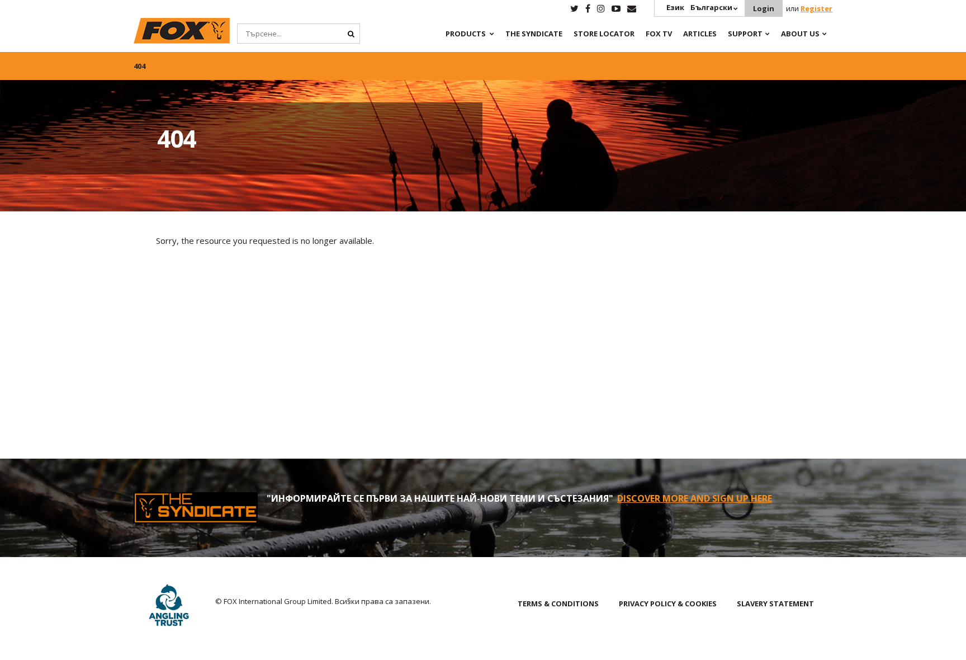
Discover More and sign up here (694, 498)
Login (763, 8)
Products (466, 34)
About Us (800, 34)
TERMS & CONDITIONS (558, 603)
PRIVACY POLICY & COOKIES (668, 603)
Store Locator (604, 34)
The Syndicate (533, 34)
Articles (700, 34)
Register (816, 8)
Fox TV (659, 34)
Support (745, 34)
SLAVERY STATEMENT (775, 603)
